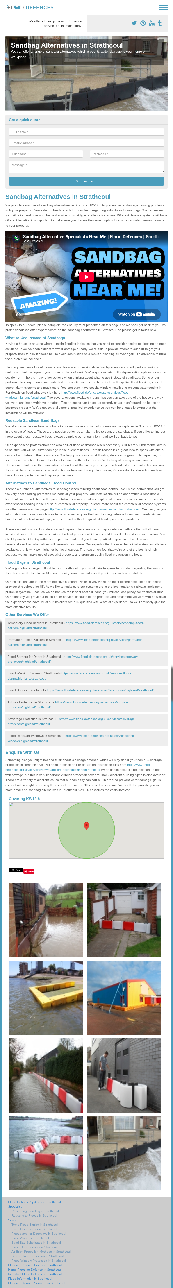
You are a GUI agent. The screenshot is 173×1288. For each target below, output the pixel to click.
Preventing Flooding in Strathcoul (35, 1211)
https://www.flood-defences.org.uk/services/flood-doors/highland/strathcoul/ (100, 690)
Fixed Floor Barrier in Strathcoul (34, 1229)
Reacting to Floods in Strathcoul (34, 1215)
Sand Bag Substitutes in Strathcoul (36, 1242)
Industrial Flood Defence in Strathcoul (35, 1274)
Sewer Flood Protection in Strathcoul (37, 1256)
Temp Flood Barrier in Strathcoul (34, 1224)
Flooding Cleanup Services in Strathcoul (36, 1283)
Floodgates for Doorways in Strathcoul (38, 1233)
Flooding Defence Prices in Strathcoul (35, 1265)
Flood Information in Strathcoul (30, 1278)
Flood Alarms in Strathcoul (30, 1238)
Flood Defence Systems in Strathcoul (34, 1202)
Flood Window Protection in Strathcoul (38, 1260)
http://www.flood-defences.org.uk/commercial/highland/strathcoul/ (94, 509)
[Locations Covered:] (7, 6)
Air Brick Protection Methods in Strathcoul (41, 1251)
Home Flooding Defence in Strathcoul (34, 1269)
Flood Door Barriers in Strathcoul (34, 1247)
